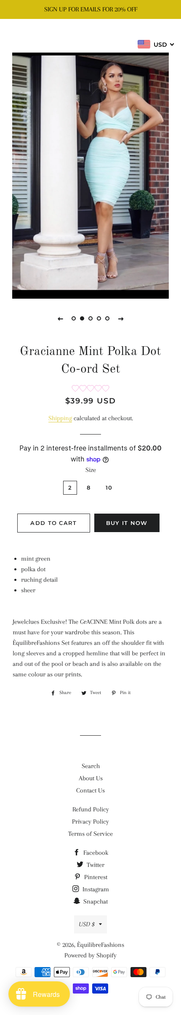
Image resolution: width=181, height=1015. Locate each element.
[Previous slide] (60, 318)
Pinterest (95, 877)
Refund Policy (90, 809)
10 (109, 487)
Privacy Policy (90, 821)
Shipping (60, 418)
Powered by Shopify (90, 955)
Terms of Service (90, 833)
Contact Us (90, 790)
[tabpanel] (90, 174)
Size (90, 470)
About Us (91, 778)
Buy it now (127, 522)
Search (91, 766)
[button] (90, 389)
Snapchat (95, 901)
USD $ (87, 924)
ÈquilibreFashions (90, 36)
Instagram (95, 889)
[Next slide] (121, 318)
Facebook (95, 852)
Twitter (94, 865)
